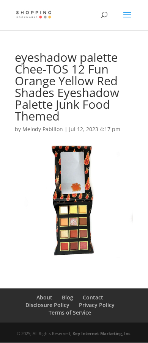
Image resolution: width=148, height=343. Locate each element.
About (44, 297)
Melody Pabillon (42, 129)
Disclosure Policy (47, 305)
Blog (67, 297)
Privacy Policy (97, 305)
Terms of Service (70, 312)
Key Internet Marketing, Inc (101, 333)
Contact (93, 297)
